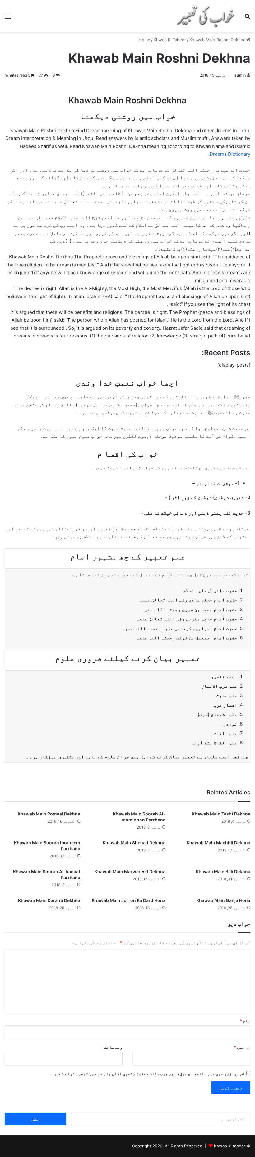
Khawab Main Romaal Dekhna (49, 813)
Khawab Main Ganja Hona (223, 900)
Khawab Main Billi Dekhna (223, 871)
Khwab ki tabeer (229, 1145)
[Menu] (8, 18)
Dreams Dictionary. (229, 154)
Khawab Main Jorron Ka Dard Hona (128, 900)
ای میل (242, 1047)
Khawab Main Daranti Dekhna (49, 900)
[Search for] (247, 18)
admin (240, 75)
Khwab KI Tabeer (170, 39)
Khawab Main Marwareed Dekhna (130, 871)
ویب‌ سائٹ (113, 1047)
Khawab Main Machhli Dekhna (218, 842)
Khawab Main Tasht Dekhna (221, 813)
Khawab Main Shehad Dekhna (134, 842)
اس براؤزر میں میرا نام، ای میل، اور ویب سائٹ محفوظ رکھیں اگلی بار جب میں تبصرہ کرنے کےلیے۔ (147, 1073)
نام (245, 1020)
